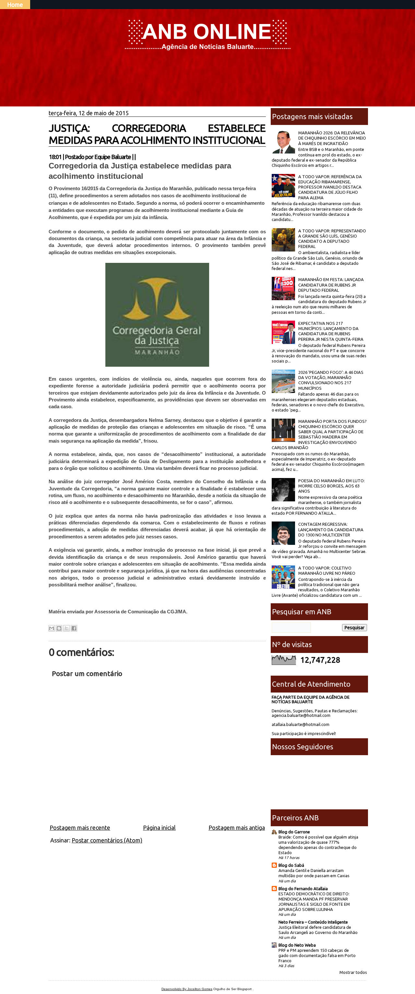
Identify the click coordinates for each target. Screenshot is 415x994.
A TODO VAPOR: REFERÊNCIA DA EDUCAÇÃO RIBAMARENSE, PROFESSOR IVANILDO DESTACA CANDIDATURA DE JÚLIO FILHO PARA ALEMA (330, 187)
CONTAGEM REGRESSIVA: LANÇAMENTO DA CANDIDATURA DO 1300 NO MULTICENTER (330, 529)
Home (15, 4)
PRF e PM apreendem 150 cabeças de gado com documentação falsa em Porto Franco (317, 955)
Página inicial (159, 827)
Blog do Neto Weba (297, 945)
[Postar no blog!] (59, 628)
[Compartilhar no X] (66, 628)
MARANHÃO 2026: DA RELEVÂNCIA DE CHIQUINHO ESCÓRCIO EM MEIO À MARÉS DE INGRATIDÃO (332, 138)
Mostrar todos (353, 972)
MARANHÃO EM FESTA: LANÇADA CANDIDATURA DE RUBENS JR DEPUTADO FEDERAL (331, 284)
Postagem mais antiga (236, 827)
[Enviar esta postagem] (137, 156)
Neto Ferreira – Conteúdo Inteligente (313, 922)
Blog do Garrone (294, 831)
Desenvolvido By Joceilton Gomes (186, 989)
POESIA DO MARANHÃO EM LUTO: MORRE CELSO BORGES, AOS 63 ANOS (331, 486)
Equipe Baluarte (112, 156)
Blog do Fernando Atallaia (303, 888)
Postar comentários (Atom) (107, 840)
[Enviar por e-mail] (51, 628)
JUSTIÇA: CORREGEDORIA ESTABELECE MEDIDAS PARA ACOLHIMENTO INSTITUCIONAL (157, 134)
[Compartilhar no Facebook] (74, 628)
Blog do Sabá (291, 865)
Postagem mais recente (80, 827)
